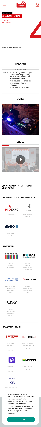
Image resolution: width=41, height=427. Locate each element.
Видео (20, 142)
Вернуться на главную (10, 47)
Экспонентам (7, 13)
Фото (20, 99)
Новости (20, 64)
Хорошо (21, 419)
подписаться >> (20, 69)
